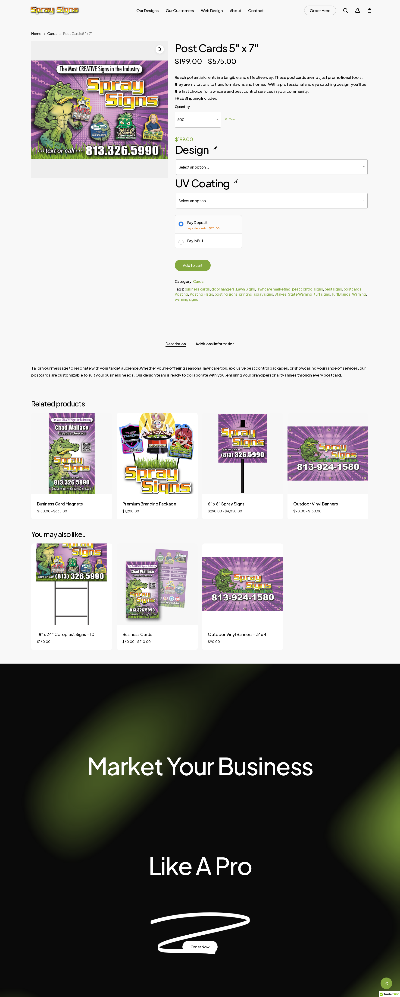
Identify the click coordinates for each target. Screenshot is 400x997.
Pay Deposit (197, 222)
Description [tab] (176, 343)
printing (245, 294)
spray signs (263, 294)
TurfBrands (340, 294)
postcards (352, 289)
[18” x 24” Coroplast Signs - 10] (71, 584)
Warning (359, 294)
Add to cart (193, 265)
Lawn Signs (245, 289)
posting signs (226, 294)
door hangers (222, 289)
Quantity (182, 106)
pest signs (333, 289)
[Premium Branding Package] (157, 453)
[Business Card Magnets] (71, 453)
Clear (232, 119)
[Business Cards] (157, 584)
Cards (52, 33)
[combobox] (198, 119)
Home (36, 33)
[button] (160, 49)
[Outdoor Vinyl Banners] (328, 453)
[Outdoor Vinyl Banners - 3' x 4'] (242, 584)
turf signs (322, 294)
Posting (181, 294)
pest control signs (307, 289)
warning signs (186, 299)
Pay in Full (195, 240)
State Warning (300, 294)
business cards (197, 289)
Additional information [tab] (215, 343)
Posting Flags (201, 294)
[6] (242, 453)
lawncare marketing (273, 289)
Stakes (280, 294)
